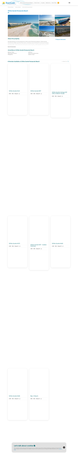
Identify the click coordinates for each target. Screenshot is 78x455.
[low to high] (68, 61)
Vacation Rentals (18, 7)
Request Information (61, 39)
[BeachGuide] (9, 2)
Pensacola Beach (11, 7)
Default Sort (65, 61)
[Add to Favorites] (25, 87)
